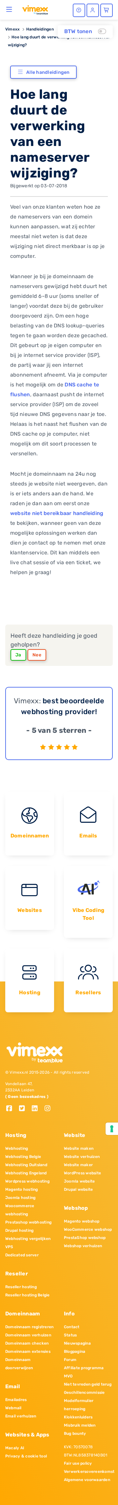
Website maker (78, 1165)
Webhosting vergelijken (27, 1238)
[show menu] (9, 9)
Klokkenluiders (78, 1417)
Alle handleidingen (47, 72)
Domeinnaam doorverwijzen (19, 1363)
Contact (72, 1327)
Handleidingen (40, 29)
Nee (36, 655)
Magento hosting (21, 1189)
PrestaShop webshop (85, 1237)
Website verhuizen (82, 1156)
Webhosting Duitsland (26, 1165)
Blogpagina (74, 1351)
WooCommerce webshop (88, 1229)
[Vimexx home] (35, 9)
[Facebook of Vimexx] (11, 1109)
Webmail (13, 1408)
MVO (68, 1376)
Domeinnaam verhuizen (28, 1335)
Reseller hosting (21, 1287)
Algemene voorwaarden (87, 1479)
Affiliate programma (84, 1368)
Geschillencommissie (84, 1392)
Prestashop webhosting (28, 1222)
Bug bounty (75, 1433)
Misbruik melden (80, 1425)
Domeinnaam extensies (27, 1351)
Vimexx (12, 29)
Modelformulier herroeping (78, 1404)
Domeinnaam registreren (29, 1327)
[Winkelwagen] (106, 10)
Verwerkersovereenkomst (88, 1471)
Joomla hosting (20, 1197)
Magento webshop (82, 1221)
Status (70, 1335)
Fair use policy (78, 1463)
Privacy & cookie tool (26, 1456)
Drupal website (78, 1189)
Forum (70, 1359)
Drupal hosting (19, 1230)
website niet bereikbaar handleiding (56, 513)
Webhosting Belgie (23, 1156)
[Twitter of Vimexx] (24, 1109)
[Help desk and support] (79, 10)
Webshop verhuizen (83, 1246)
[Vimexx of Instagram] (49, 1109)
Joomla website (79, 1181)
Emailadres (16, 1399)
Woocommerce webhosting (19, 1210)
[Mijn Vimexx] (93, 10)
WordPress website (82, 1173)
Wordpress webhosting (27, 1181)
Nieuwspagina (77, 1343)
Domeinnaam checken (27, 1343)
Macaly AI (14, 1448)
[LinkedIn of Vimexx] (37, 1109)
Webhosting (16, 1148)
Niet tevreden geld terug (87, 1384)
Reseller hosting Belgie (27, 1295)
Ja (18, 655)
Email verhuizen (20, 1416)
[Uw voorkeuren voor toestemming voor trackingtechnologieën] (112, 1129)
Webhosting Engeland (26, 1173)
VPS (9, 1247)
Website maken (78, 1148)
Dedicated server (22, 1255)
